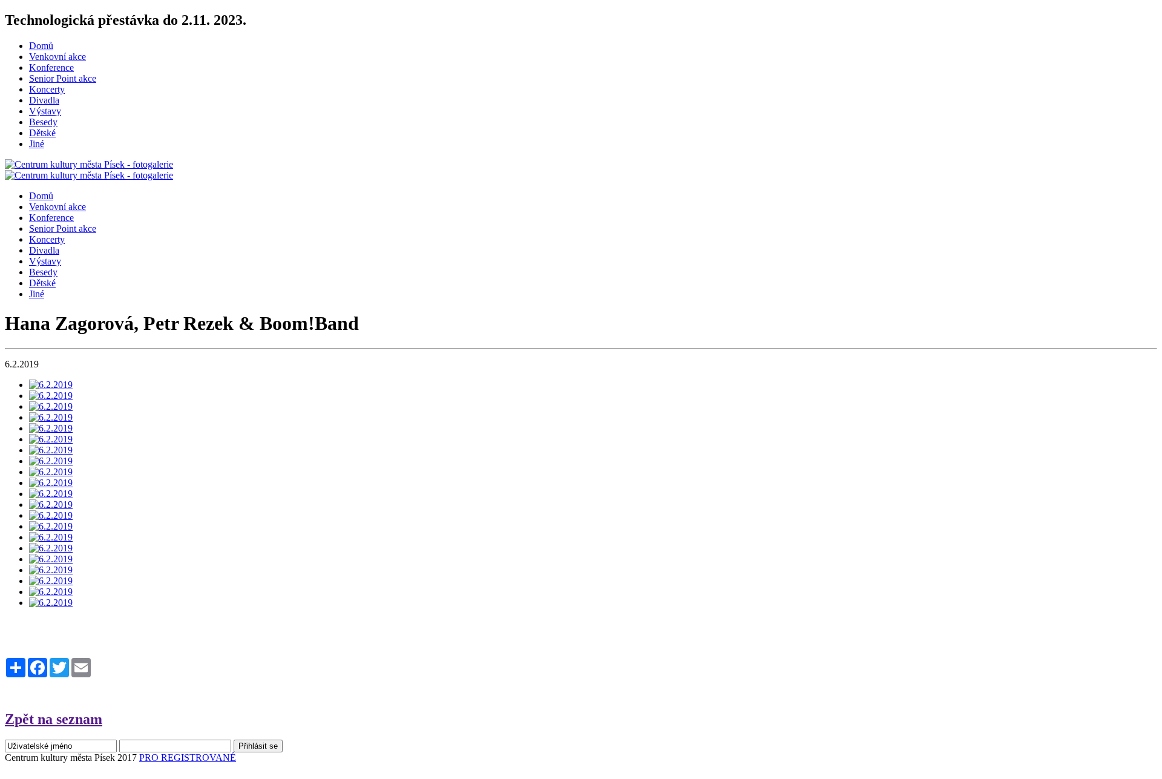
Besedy (43, 122)
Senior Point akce (62, 78)
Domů (41, 46)
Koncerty (47, 89)
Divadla (44, 100)
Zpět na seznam (53, 719)
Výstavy (45, 111)
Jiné (36, 144)
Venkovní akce (57, 56)
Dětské (42, 133)
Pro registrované (187, 757)
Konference (51, 67)
